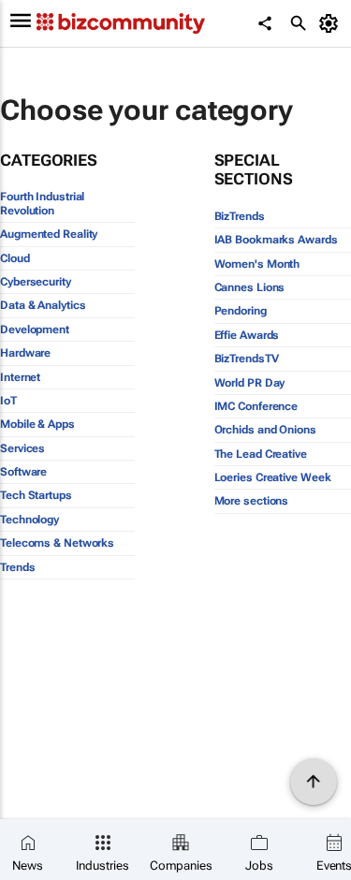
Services (22, 448)
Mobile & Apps (37, 424)
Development (34, 329)
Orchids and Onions (265, 429)
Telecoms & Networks (57, 543)
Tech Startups (36, 495)
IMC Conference (256, 406)
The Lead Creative (260, 454)
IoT (8, 400)
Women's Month (257, 264)
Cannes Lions (249, 287)
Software (23, 471)
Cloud (15, 258)
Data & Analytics (42, 305)
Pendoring (240, 310)
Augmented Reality (48, 234)
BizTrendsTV (246, 358)
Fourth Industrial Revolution (42, 203)
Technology (29, 519)
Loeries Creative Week (272, 477)
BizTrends (239, 216)
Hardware (25, 352)
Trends (17, 567)
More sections (251, 500)
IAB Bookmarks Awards (276, 239)
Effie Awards (247, 335)
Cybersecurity (35, 281)
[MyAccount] (331, 23)
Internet (20, 377)
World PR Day (249, 382)
